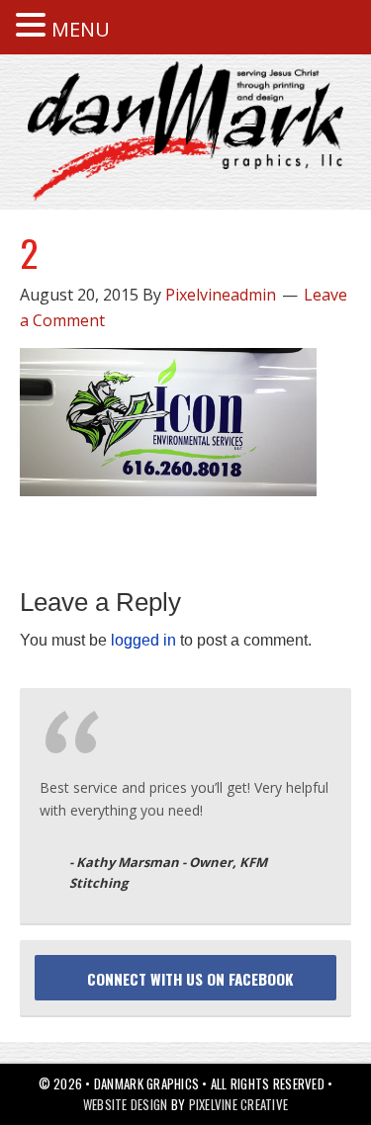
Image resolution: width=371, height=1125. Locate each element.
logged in (143, 640)
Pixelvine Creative (239, 1104)
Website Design (125, 1104)
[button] (33, 26)
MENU (80, 29)
